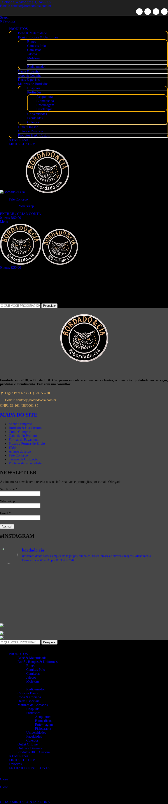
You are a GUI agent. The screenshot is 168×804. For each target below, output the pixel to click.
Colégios (33, 122)
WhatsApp (7, 501)
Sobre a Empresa (20, 424)
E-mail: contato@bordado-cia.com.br (25, 6)
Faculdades (35, 118)
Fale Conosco (18, 455)
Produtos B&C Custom (34, 135)
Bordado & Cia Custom (25, 428)
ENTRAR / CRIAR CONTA (29, 768)
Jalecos (32, 54)
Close (4, 779)
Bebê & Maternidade (32, 33)
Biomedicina (45, 101)
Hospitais (33, 88)
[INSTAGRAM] (164, 11)
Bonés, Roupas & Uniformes (38, 37)
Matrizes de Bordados (33, 84)
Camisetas (34, 50)
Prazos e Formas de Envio (27, 443)
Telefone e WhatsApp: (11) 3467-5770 (26, 2)
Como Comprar (19, 432)
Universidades (37, 114)
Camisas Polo (36, 46)
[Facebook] (139, 11)
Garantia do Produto (23, 435)
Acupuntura (44, 97)
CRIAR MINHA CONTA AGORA (25, 802)
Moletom (33, 58)
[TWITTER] (147, 11)
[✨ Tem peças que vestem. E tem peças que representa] (41, 602)
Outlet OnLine (28, 127)
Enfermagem (45, 105)
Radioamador (36, 66)
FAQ (12, 447)
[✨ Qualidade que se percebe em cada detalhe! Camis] (126, 596)
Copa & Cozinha (29, 75)
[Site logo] (13, 192)
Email (5, 513)
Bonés (31, 41)
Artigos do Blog (20, 451)
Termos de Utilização (23, 459)
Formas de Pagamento (24, 439)
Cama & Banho (29, 71)
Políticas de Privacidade (25, 463)
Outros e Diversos (30, 131)
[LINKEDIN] (156, 11)
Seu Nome (8, 489)
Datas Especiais (29, 79)
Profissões (34, 92)
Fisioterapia (44, 109)
